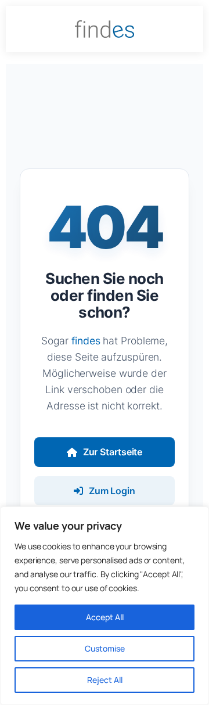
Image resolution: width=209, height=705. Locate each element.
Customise (105, 648)
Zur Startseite (113, 452)
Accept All (105, 617)
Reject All (104, 679)
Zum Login (112, 491)
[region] (104, 605)
